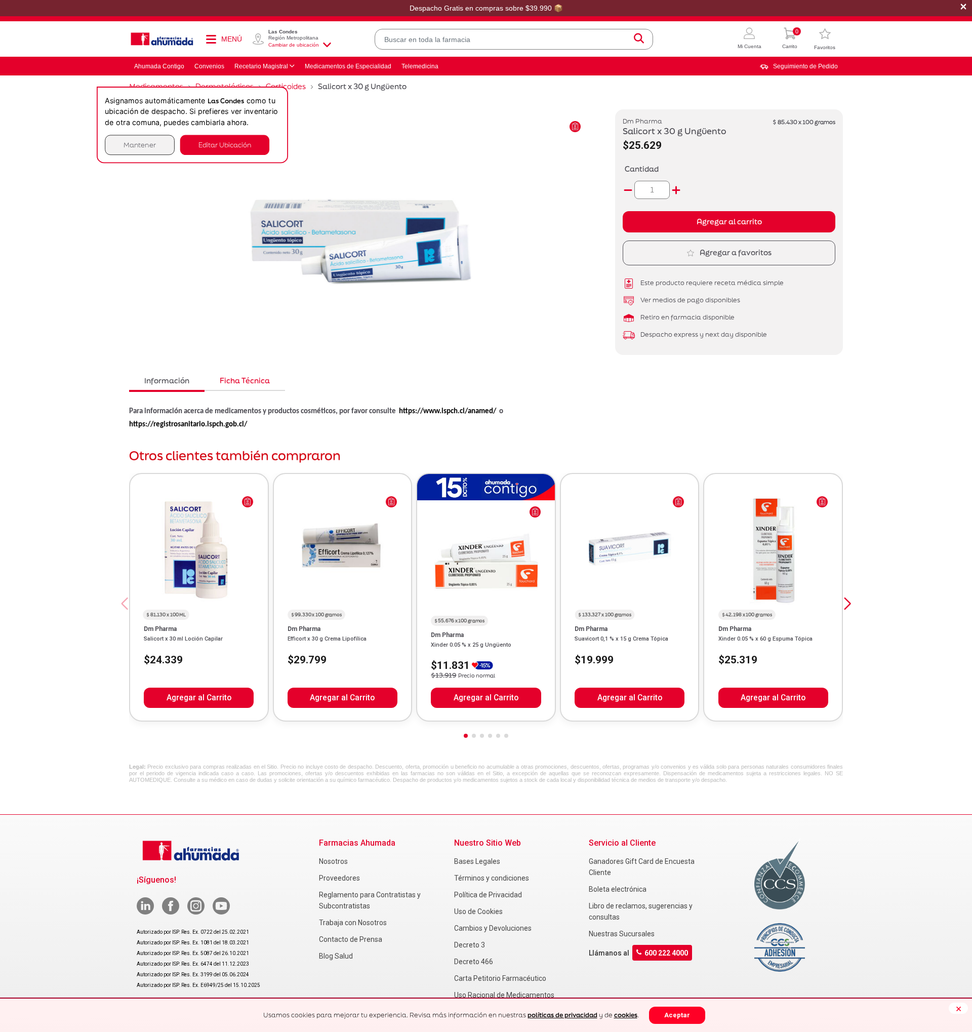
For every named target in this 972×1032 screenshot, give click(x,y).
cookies (625, 1015)
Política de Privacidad (488, 895)
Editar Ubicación (224, 144)
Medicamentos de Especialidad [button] (348, 66)
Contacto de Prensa (350, 939)
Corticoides (286, 86)
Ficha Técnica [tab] (245, 380)
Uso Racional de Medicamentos (504, 995)
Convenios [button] (209, 66)
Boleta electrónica (617, 889)
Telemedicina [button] (419, 66)
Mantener (140, 144)
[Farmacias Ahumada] (162, 39)
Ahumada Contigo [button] (159, 66)
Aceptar (677, 1015)
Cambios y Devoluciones (493, 928)
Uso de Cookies (478, 911)
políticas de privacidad (562, 1015)
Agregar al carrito (729, 221)
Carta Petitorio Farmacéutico (500, 978)
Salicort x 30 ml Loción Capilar (183, 639)
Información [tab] (166, 380)
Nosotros (333, 861)
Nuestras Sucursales (622, 934)
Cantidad (642, 169)
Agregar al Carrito (199, 697)
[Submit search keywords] (639, 39)
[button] (749, 39)
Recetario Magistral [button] (261, 66)
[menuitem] (799, 66)
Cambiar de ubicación (293, 45)
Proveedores (339, 878)
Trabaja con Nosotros (353, 923)
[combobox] (514, 39)
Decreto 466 (473, 962)
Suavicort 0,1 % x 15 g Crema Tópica (621, 639)
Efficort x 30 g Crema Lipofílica (327, 639)
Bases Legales (477, 861)
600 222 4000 (666, 953)
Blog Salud (336, 956)
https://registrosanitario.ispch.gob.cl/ (188, 424)
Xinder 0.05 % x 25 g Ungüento (471, 645)
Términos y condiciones (491, 878)
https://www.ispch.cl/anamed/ (447, 411)
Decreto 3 (469, 945)
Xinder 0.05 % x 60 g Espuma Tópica (765, 639)
